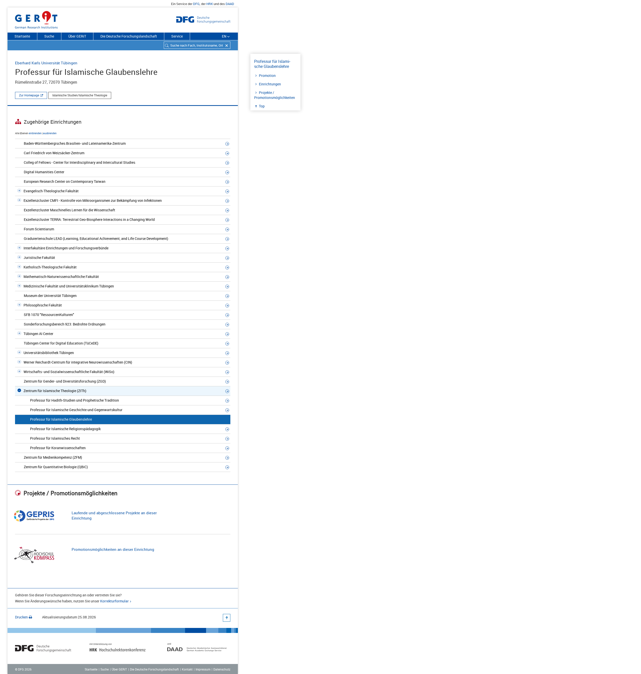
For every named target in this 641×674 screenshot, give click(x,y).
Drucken (21, 617)
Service (177, 36)
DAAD (230, 4)
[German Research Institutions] (36, 18)
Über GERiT (77, 36)
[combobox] (197, 45)
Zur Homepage (29, 95)
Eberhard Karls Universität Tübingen (46, 62)
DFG (196, 4)
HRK (209, 4)
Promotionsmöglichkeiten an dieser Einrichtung (113, 549)
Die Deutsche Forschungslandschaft (128, 36)
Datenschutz (221, 669)
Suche (49, 36)
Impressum (203, 669)
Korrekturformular (114, 601)
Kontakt (187, 669)
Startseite (22, 36)
